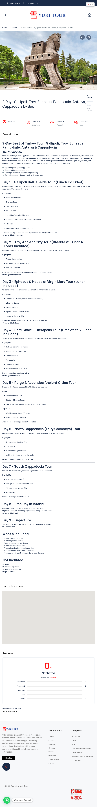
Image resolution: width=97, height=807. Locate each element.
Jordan (51, 744)
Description (10, 134)
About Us (76, 736)
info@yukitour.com (15, 3)
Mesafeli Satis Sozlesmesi (82, 756)
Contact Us (77, 760)
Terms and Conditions (81, 748)
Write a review (8, 711)
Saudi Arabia (53, 759)
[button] (89, 15)
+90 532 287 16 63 (32, 3)
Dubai (50, 751)
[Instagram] (6, 767)
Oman (51, 763)
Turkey (14, 28)
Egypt (51, 740)
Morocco (52, 755)
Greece (51, 748)
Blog (73, 744)
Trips (74, 740)
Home (4, 28)
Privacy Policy (77, 752)
